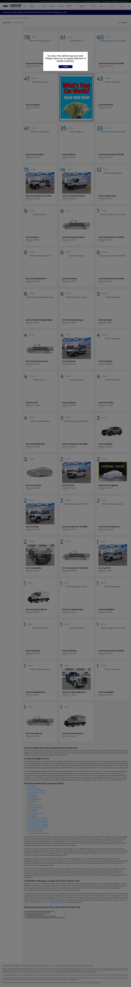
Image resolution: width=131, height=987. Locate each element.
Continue (65, 66)
